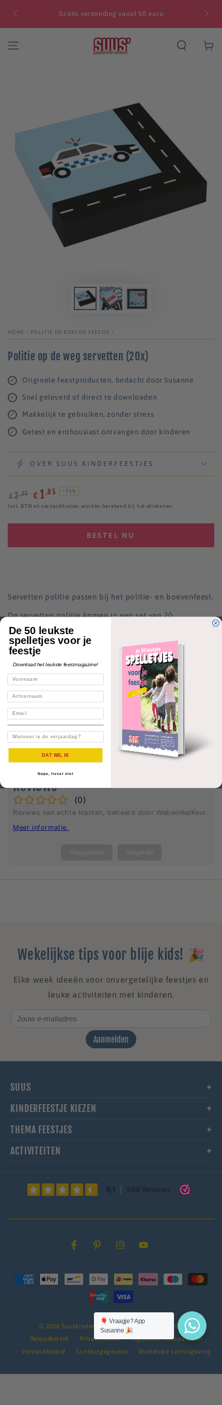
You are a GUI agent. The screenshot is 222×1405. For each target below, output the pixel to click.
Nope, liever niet (55, 774)
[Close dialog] (215, 623)
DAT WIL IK (55, 755)
